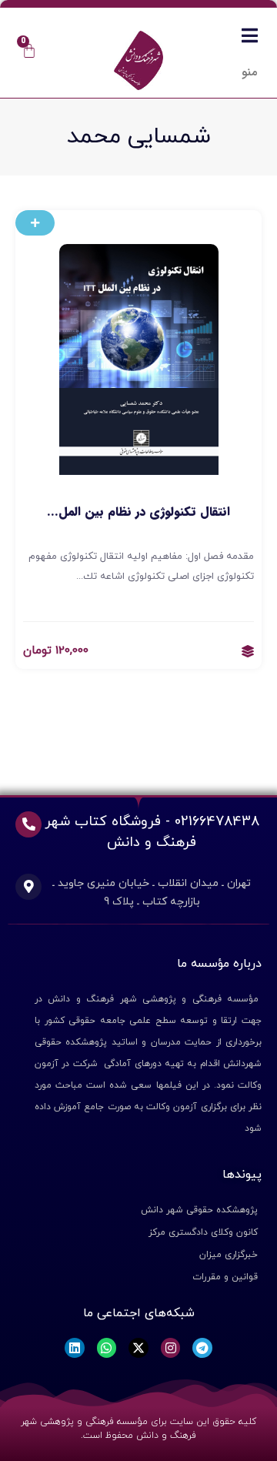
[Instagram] (171, 1348)
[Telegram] (202, 1348)
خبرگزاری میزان (228, 1255)
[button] (35, 223)
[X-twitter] (138, 1348)
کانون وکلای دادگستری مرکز (203, 1232)
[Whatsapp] (107, 1348)
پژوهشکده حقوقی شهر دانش (199, 1210)
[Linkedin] (75, 1348)
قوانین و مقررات (225, 1277)
